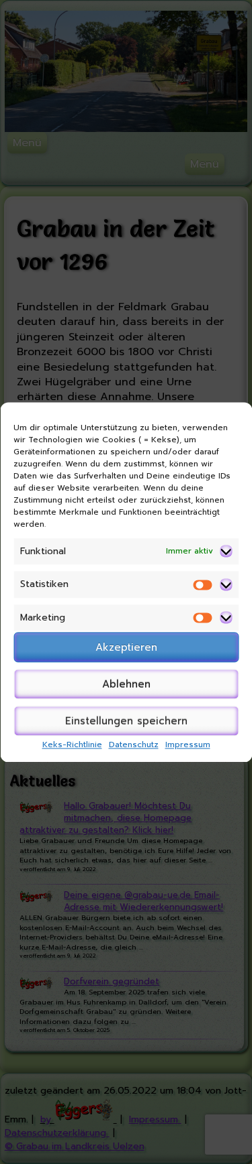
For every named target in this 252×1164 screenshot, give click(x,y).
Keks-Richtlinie (72, 745)
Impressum (187, 745)
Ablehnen (126, 684)
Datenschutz (134, 745)
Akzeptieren (126, 647)
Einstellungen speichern (126, 721)
